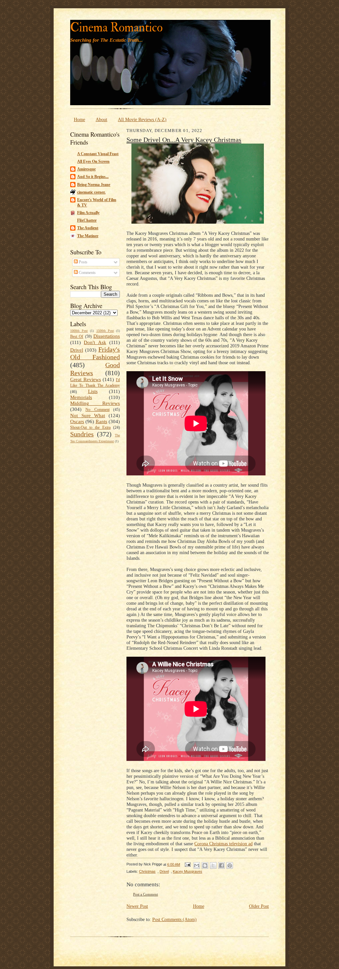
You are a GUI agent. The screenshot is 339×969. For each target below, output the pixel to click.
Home (79, 119)
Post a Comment (145, 894)
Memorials (81, 397)
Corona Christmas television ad (223, 843)
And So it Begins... (93, 176)
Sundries (82, 434)
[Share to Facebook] (221, 865)
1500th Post (105, 330)
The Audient (87, 228)
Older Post (259, 906)
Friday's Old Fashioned (95, 353)
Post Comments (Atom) (174, 919)
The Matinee (87, 236)
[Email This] (196, 865)
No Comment (97, 409)
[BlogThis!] (205, 865)
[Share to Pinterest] (229, 865)
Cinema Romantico (116, 27)
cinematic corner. (91, 192)
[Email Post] (187, 864)
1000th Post (79, 330)
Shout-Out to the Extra (90, 427)
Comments (87, 272)
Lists (93, 391)
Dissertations (106, 336)
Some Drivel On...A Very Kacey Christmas (183, 139)
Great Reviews (85, 379)
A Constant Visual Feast (98, 154)
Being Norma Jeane (93, 184)
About (101, 119)
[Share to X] (213, 865)
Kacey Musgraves (187, 871)
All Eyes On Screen (93, 161)
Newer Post (137, 906)
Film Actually (88, 212)
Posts (82, 262)
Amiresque (86, 169)
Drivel (76, 350)
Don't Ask (95, 342)
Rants (101, 421)
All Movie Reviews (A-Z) (142, 119)
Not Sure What (87, 415)
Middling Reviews (95, 403)
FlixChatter (87, 220)
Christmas (147, 871)
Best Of (76, 336)
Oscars (77, 421)
